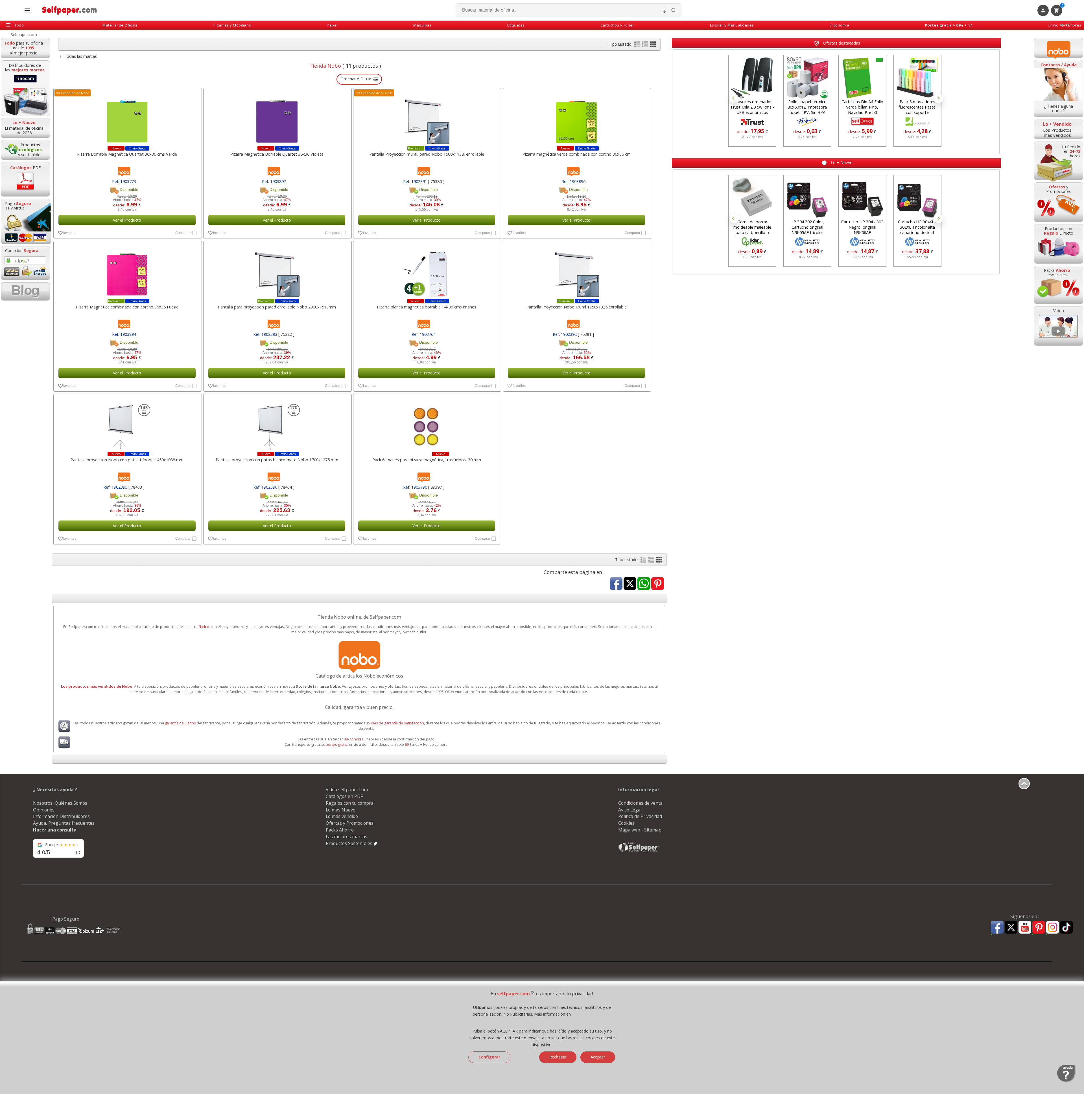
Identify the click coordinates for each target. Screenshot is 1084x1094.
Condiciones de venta (640, 803)
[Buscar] (673, 10)
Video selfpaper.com (347, 789)
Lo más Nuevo (340, 810)
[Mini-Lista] (645, 45)
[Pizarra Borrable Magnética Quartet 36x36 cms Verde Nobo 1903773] (127, 118)
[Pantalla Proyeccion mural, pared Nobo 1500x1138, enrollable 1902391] (427, 118)
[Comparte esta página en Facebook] (616, 584)
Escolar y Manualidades (732, 25)
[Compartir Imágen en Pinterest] (657, 584)
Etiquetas (516, 25)
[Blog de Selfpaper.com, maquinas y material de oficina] (25, 291)
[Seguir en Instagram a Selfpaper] (1052, 928)
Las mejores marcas (346, 836)
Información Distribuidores (61, 816)
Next (938, 98)
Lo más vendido (342, 816)
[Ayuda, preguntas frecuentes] (1066, 1081)
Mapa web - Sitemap (639, 830)
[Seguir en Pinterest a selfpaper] (1038, 928)
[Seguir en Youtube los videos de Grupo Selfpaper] (1025, 927)
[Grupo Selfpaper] (639, 851)
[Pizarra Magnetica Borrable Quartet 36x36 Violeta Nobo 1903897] (277, 118)
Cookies (626, 823)
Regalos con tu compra (349, 803)
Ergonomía (839, 25)
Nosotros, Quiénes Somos (60, 803)
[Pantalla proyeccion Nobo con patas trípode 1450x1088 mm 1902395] (127, 424)
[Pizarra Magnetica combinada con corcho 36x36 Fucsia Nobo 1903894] (127, 271)
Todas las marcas (80, 56)
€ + (948, 25)
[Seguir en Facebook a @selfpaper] (997, 928)
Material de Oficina (120, 25)
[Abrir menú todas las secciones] (27, 10)
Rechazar (557, 1057)
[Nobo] (1058, 48)
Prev (734, 98)
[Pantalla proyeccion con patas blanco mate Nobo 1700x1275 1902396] (277, 424)
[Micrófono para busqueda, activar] (664, 10)
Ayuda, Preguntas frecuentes (64, 823)
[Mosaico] (653, 45)
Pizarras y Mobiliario (232, 25)
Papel (332, 25)
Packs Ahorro (340, 830)
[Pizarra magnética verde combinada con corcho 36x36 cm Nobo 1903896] (576, 118)
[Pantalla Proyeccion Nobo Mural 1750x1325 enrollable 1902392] (576, 271)
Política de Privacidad (640, 816)
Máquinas (422, 25)
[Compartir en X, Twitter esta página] (630, 584)
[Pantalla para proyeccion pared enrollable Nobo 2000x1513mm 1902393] (277, 271)
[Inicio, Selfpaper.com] (69, 10)
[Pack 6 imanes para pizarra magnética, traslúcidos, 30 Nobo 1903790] (427, 424)
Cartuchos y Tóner (617, 25)
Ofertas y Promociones (349, 823)
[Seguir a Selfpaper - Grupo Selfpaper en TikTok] (1066, 927)
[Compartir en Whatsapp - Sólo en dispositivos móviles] (643, 584)
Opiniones (43, 810)
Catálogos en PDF (344, 796)
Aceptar (598, 1057)
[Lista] (637, 45)
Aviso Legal (630, 810)
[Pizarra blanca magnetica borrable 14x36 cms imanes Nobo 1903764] (427, 271)
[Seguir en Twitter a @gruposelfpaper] (1011, 927)
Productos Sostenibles (349, 843)
